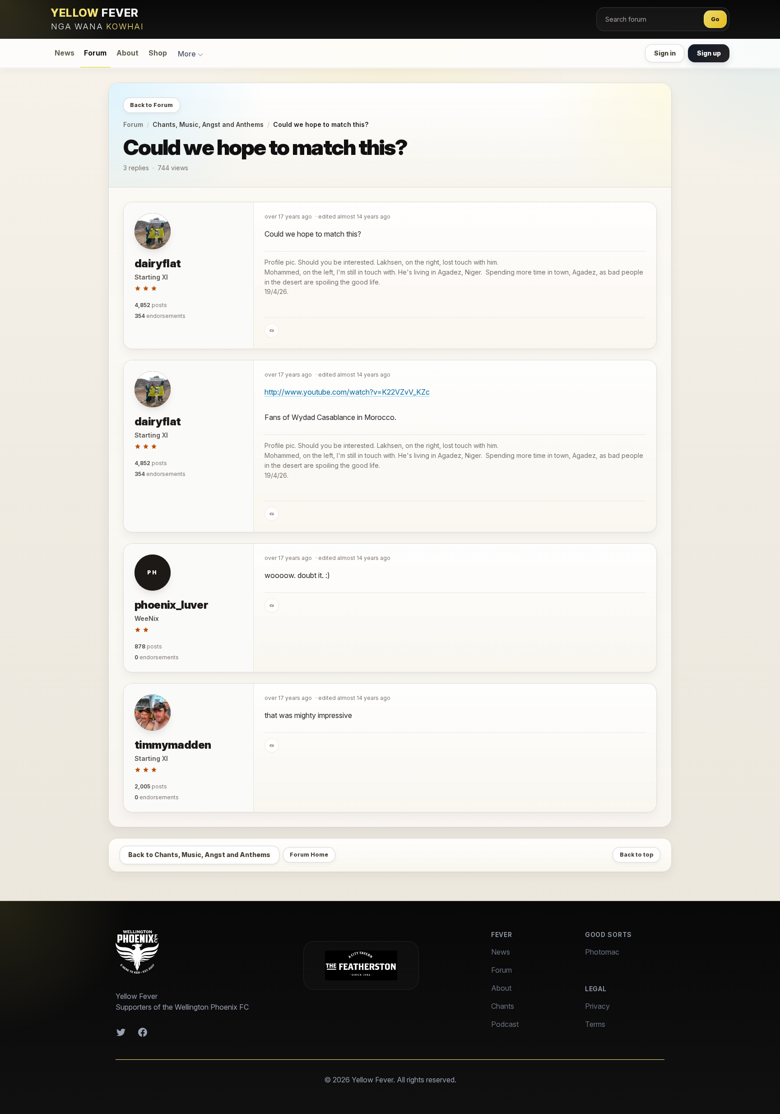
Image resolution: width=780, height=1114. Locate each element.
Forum (95, 53)
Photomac (602, 951)
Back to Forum (151, 105)
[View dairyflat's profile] (153, 231)
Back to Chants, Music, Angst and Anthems (199, 854)
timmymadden (173, 744)
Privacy (597, 1006)
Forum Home (309, 854)
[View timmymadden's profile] (153, 713)
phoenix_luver (171, 604)
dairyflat (158, 263)
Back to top (637, 854)
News (64, 53)
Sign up (709, 53)
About (127, 53)
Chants (502, 1006)
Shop (158, 53)
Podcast (505, 1024)
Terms (595, 1024)
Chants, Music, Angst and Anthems (208, 124)
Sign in (665, 53)
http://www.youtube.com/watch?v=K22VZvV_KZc (347, 391)
